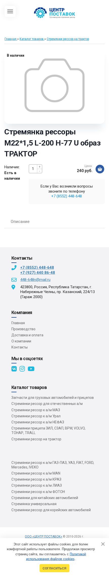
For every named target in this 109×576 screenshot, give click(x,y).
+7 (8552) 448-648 (66, 196)
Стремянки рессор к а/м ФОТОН (38, 492)
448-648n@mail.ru (35, 279)
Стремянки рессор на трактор (36, 439)
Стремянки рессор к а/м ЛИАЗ (36, 485)
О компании (21, 341)
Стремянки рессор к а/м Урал (36, 416)
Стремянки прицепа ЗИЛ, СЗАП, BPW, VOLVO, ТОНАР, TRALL (48, 430)
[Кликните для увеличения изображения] (54, 85)
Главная (18, 323)
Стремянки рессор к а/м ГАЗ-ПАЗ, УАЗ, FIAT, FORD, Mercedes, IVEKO (52, 465)
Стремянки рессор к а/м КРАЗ (36, 479)
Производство (23, 329)
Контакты (19, 347)
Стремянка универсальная (34, 504)
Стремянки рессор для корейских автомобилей (51, 510)
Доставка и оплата (27, 335)
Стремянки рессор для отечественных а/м (47, 404)
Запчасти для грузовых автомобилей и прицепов (52, 398)
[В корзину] (100, 169)
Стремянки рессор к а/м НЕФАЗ (37, 422)
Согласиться (54, 568)
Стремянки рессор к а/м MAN (35, 473)
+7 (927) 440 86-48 (37, 272)
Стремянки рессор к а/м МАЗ (35, 410)
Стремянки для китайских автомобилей (44, 498)
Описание (20, 221)
